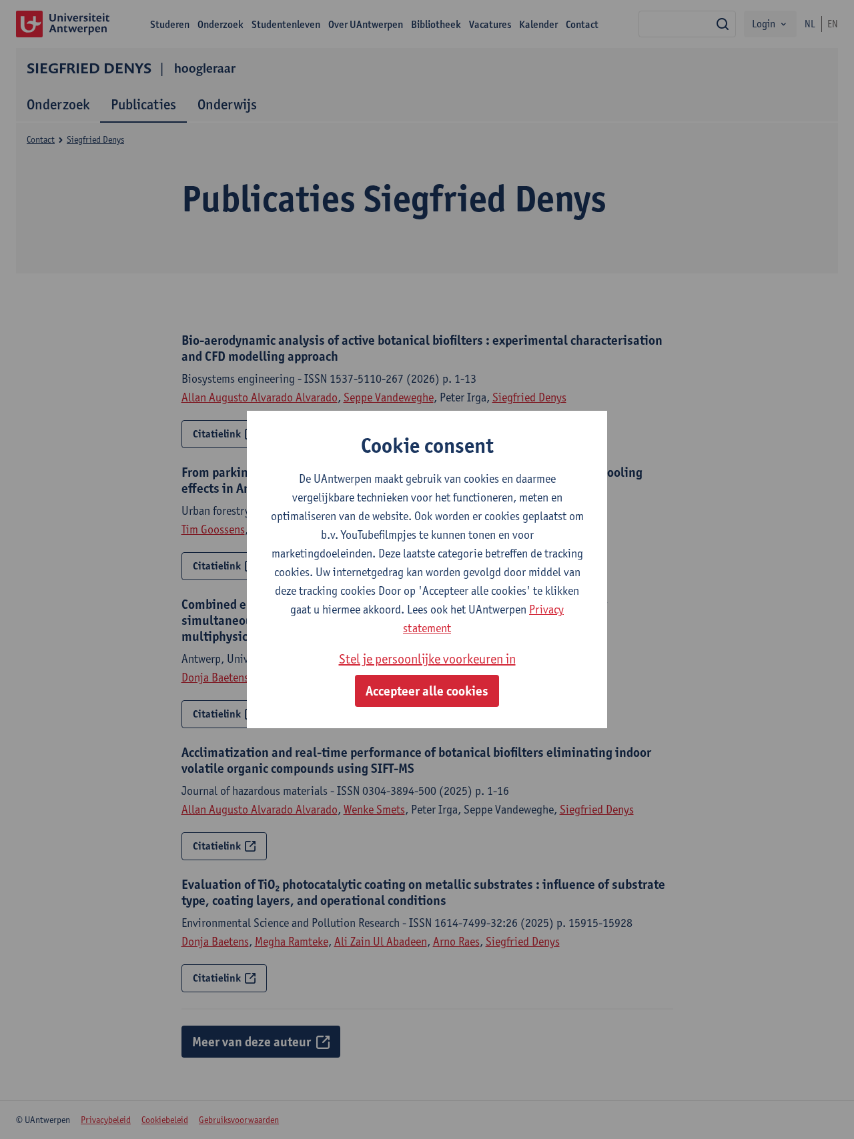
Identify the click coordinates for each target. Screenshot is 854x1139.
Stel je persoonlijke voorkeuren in (427, 659)
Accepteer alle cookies (427, 691)
